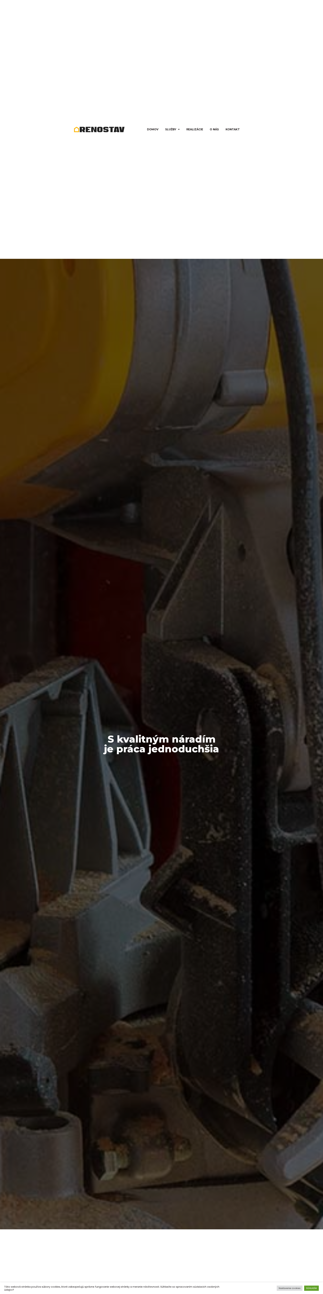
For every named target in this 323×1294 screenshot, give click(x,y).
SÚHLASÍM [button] (311, 1288)
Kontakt (233, 129)
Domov (152, 129)
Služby (170, 129)
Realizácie (194, 129)
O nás (214, 129)
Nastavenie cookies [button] (289, 1288)
